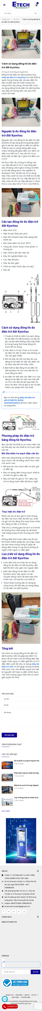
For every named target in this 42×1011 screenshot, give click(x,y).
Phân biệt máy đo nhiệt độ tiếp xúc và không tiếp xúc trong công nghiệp (27, 773)
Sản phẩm (19, 995)
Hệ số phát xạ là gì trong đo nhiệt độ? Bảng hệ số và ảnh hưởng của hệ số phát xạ (27, 761)
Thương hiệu (25, 997)
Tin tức (34, 995)
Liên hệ (27, 995)
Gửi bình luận (9, 735)
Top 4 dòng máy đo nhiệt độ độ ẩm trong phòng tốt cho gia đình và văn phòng (27, 797)
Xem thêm (6, 811)
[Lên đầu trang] (32, 1000)
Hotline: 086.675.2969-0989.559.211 (18, 903)
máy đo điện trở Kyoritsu (14, 77)
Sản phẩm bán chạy (12, 744)
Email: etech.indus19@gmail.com (17, 906)
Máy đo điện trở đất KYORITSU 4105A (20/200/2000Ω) (19, 400)
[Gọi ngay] (5, 1006)
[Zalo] (5, 999)
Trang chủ (9, 995)
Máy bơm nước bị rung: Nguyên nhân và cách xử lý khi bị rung (27, 785)
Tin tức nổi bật (9, 754)
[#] (21, 840)
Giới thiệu (15, 997)
